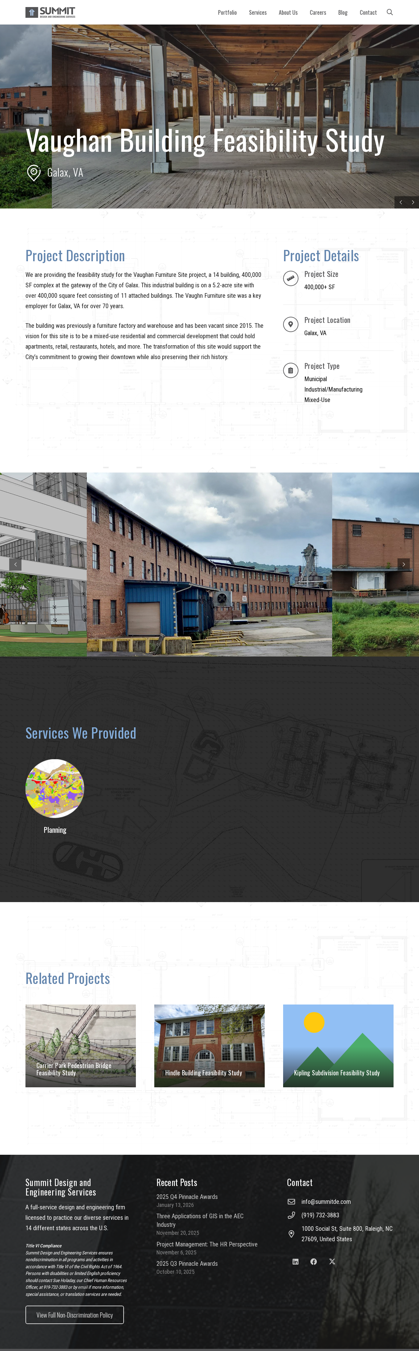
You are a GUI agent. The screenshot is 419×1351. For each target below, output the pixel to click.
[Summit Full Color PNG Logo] (50, 12)
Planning (55, 829)
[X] (332, 1261)
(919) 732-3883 (320, 1215)
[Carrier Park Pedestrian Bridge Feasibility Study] (80, 1046)
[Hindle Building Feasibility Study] (209, 1046)
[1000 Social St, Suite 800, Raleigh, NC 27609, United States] (294, 1234)
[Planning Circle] (54, 788)
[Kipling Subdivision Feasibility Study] (338, 1046)
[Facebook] (314, 1261)
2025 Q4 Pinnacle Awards (187, 1196)
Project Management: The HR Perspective (207, 1244)
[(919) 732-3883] (294, 1215)
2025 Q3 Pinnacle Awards (187, 1263)
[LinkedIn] (295, 1261)
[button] (270, 12)
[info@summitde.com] (294, 1201)
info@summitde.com (326, 1201)
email (82, 1287)
